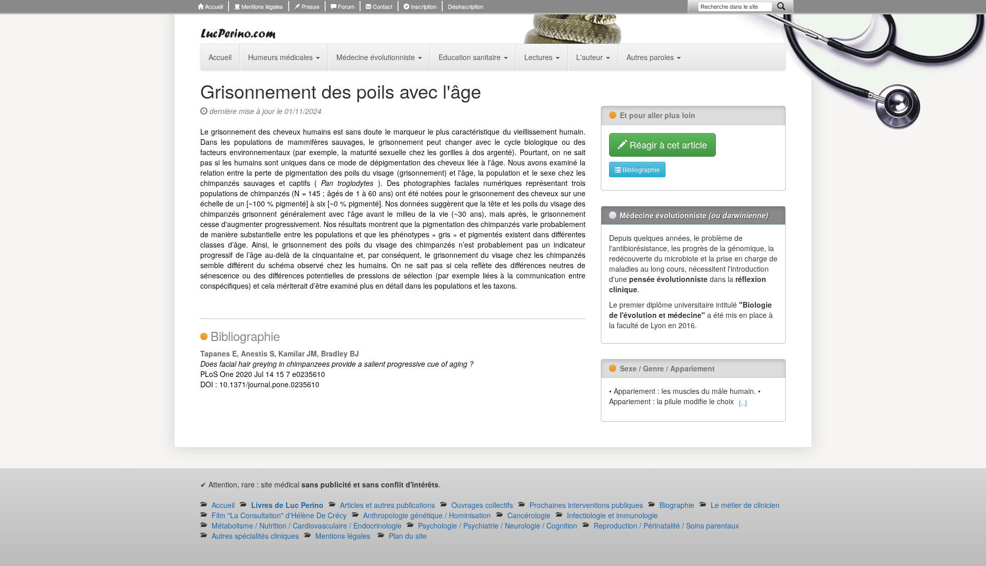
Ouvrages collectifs (482, 505)
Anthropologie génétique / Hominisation (427, 515)
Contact (381, 6)
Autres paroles (651, 57)
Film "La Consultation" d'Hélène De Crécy (279, 515)
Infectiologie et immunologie (612, 515)
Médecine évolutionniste (376, 57)
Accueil (213, 6)
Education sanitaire (471, 57)
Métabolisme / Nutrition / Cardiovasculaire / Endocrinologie (307, 525)
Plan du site (408, 536)
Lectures (539, 57)
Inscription (423, 6)
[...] (743, 402)
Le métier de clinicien (745, 505)
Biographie (676, 505)
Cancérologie (529, 515)
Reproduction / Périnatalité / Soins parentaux (666, 525)
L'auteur (590, 57)
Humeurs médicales (281, 57)
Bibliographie (640, 169)
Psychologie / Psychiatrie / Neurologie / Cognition (497, 525)
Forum (345, 6)
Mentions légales (261, 6)
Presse (309, 6)
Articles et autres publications (387, 505)
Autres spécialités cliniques (255, 536)
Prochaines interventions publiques (586, 505)
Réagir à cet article (667, 144)
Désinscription (465, 6)
